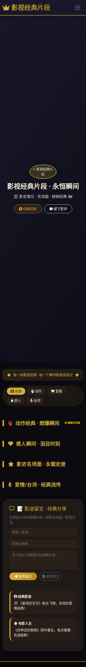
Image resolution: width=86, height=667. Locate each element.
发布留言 (25, 576)
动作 (38, 391)
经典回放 (29, 209)
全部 (18, 391)
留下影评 (60, 209)
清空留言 (52, 576)
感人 (17, 400)
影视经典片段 (30, 7)
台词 (36, 400)
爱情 (58, 391)
